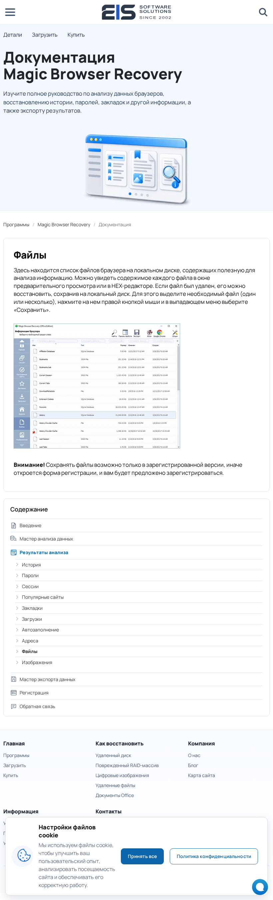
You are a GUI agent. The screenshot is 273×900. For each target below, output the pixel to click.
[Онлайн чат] (258, 889)
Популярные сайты (43, 597)
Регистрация (34, 692)
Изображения (37, 662)
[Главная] (136, 12)
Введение (30, 525)
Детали (12, 34)
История (31, 564)
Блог (193, 765)
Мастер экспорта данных (47, 679)
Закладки (32, 608)
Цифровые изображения (122, 775)
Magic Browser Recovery (64, 224)
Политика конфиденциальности (214, 856)
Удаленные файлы (115, 785)
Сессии (30, 586)
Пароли (30, 575)
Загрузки (32, 619)
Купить (76, 34)
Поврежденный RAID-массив (127, 765)
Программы (16, 224)
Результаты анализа (44, 552)
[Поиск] (263, 12)
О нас (194, 755)
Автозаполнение (40, 629)
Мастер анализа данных (46, 538)
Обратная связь (37, 706)
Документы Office (115, 795)
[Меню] (10, 12)
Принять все (142, 856)
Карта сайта (201, 775)
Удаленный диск (113, 755)
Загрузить (45, 34)
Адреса (30, 640)
